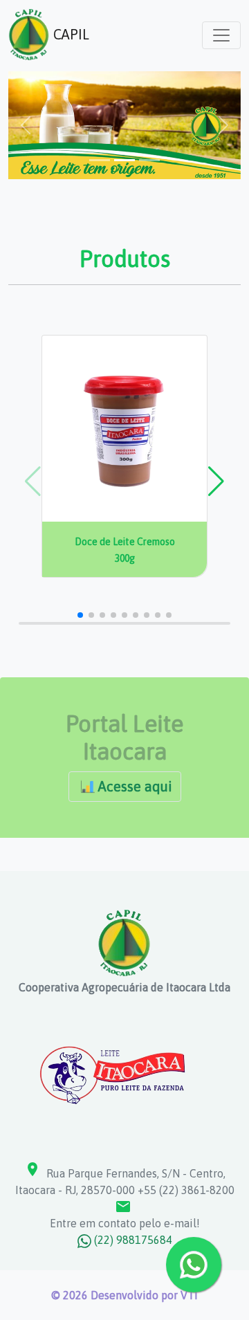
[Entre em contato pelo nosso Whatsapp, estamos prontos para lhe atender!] (193, 1264)
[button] (216, 481)
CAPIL (69, 34)
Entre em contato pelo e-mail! (125, 1213)
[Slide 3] (149, 160)
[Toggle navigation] (221, 35)
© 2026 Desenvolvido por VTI (124, 1295)
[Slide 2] (124, 160)
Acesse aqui (135, 786)
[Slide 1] (99, 160)
